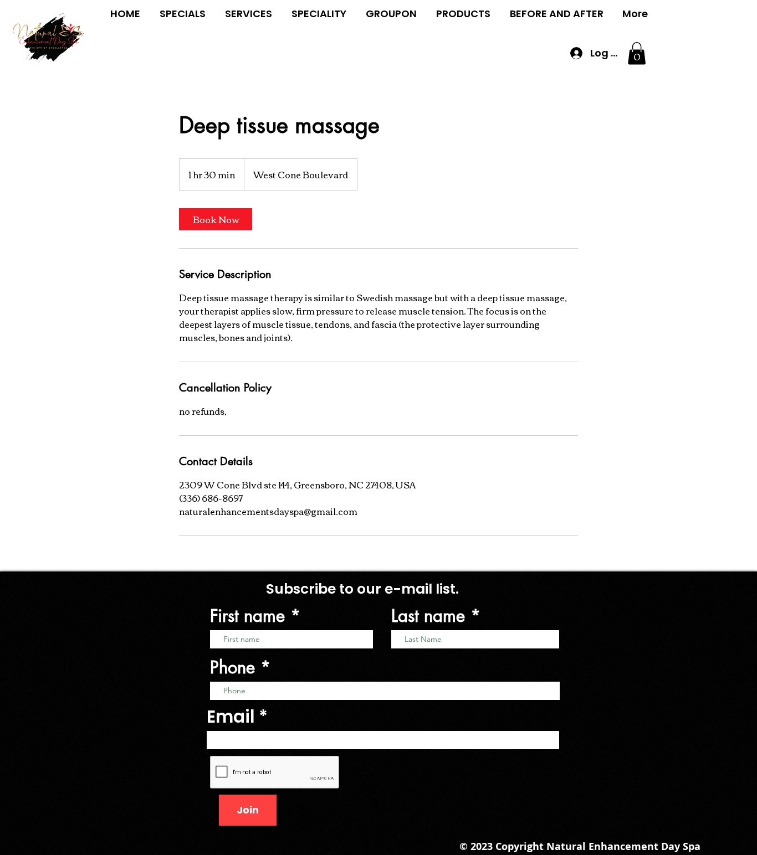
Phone (232, 667)
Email (231, 716)
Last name (428, 616)
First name (247, 616)
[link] (215, 219)
